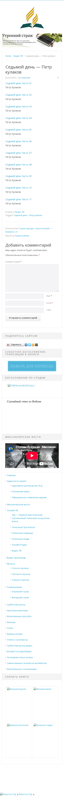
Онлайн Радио (19, 544)
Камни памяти (22, 235)
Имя (49, 295)
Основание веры (21, 491)
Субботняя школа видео (19, 645)
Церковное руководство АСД (27, 485)
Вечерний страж (20, 597)
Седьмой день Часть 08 (18, 164)
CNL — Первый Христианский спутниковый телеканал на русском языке (30, 518)
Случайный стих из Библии (24, 401)
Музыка (11, 563)
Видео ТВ (19, 212)
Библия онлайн (15, 633)
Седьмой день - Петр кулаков (27, 215)
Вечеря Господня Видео (19, 651)
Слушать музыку (20, 579)
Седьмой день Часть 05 (18, 129)
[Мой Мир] (36, 344)
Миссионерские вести (18, 504)
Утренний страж (20, 591)
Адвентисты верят (16, 481)
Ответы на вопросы (17, 639)
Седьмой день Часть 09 (18, 176)
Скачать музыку (20, 568)
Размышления (14, 587)
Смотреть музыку (21, 574)
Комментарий (13, 261)
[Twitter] (29, 344)
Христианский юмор (17, 610)
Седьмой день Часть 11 (18, 199)
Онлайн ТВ (12, 510)
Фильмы (11, 622)
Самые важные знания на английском (27, 663)
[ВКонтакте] (26, 344)
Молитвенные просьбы (19, 616)
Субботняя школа (16, 604)
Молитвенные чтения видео (22, 669)
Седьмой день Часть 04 (18, 118)
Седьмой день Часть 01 (18, 83)
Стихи (10, 627)
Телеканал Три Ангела (23, 527)
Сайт (48, 309)
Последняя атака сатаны (20, 657)
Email (49, 302)
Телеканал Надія (20, 538)
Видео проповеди (16, 557)
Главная (11, 475)
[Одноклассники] (33, 344)
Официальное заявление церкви (29, 497)
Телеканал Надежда (22, 532)
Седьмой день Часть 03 (18, 106)
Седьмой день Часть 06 (18, 141)
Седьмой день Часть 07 (18, 152)
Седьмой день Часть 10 (18, 187)
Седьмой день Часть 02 (18, 94)
